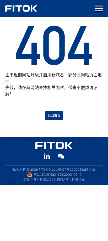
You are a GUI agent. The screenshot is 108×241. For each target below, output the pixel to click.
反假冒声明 (61, 179)
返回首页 (54, 115)
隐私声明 (29, 179)
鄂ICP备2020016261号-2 (76, 169)
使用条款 (45, 179)
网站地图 (78, 179)
